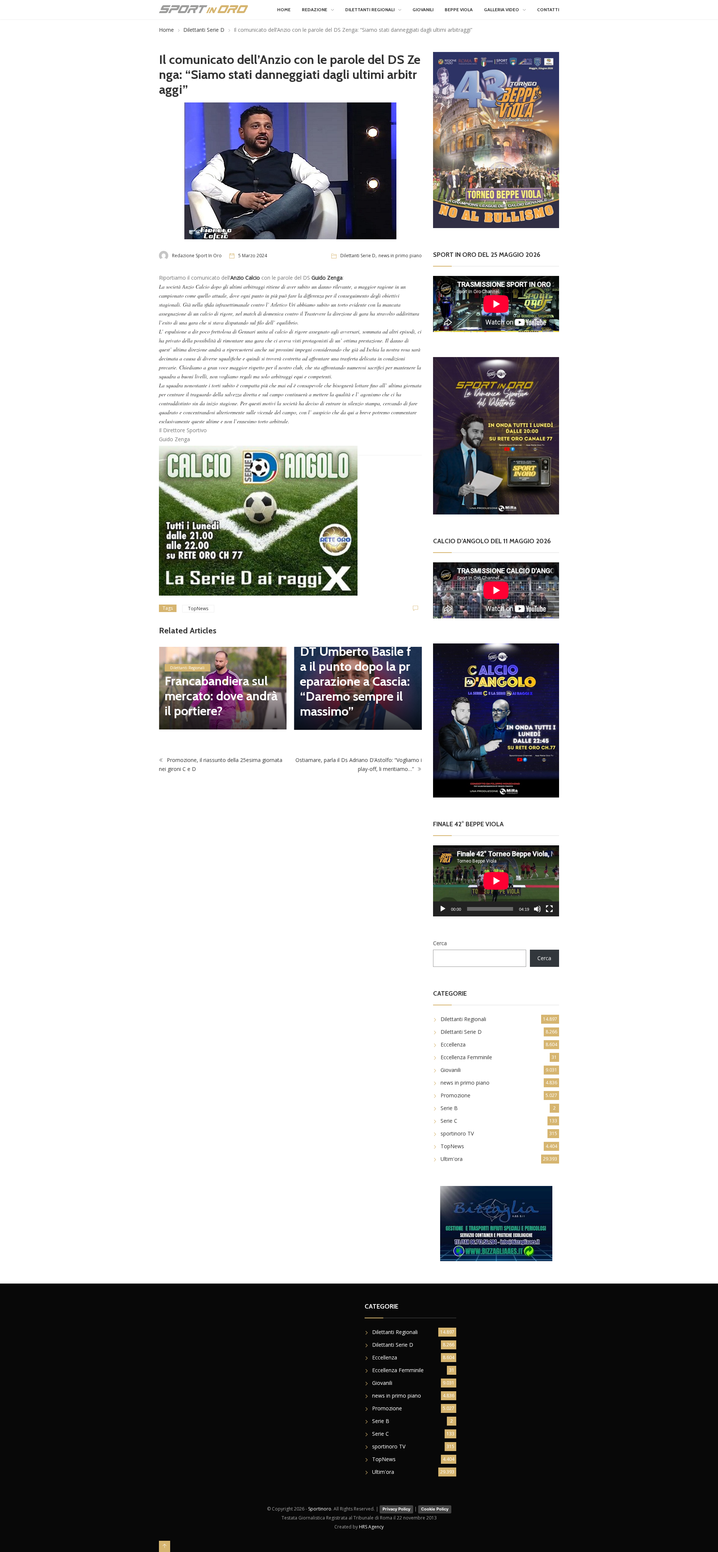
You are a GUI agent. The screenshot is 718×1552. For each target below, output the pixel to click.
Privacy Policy (396, 1509)
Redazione (314, 9)
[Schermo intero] (549, 909)
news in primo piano (400, 255)
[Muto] (537, 909)
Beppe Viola (459, 9)
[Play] (443, 909)
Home (284, 9)
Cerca (440, 943)
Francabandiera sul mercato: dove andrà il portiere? (221, 696)
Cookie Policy (434, 1509)
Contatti (548, 9)
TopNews (198, 608)
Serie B (449, 1108)
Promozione (455, 1095)
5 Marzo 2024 (252, 255)
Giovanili (422, 9)
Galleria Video (501, 9)
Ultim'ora (452, 1158)
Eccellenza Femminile (466, 1057)
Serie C (449, 1120)
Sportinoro (319, 1509)
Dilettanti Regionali (370, 9)
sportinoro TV (457, 1133)
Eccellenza (453, 1044)
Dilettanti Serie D (203, 29)
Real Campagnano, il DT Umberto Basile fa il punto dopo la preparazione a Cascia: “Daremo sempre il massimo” (356, 674)
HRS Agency (371, 1527)
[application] (496, 880)
